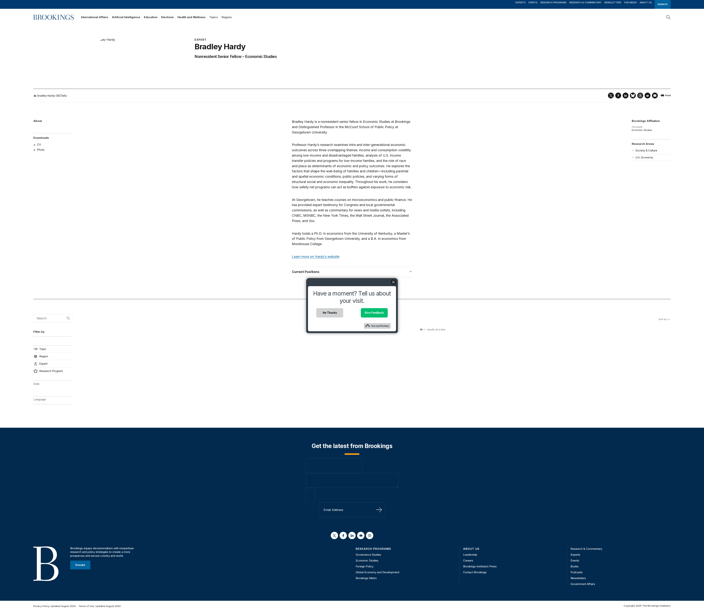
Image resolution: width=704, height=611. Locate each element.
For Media (630, 2)
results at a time (436, 329)
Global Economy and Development (377, 572)
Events (533, 2)
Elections (167, 17)
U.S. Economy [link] (644, 157)
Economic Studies (261, 56)
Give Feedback (374, 313)
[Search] (668, 17)
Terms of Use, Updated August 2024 (100, 606)
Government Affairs (583, 584)
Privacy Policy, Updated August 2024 (54, 606)
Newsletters (612, 2)
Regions (226, 17)
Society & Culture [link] (646, 150)
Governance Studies (368, 554)
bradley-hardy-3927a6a (52, 95)
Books (575, 566)
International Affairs (94, 17)
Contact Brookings (475, 572)
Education (150, 17)
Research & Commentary (585, 2)
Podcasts (577, 572)
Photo (41, 149)
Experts (520, 2)
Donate (663, 4)
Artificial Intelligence (126, 17)
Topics (213, 17)
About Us (646, 2)
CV (39, 144)
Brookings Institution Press (480, 566)
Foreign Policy (364, 566)
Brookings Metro (366, 578)
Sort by (663, 319)
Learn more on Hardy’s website (315, 256)
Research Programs (553, 2)
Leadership (470, 554)
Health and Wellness (191, 17)
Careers (468, 560)
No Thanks (330, 313)
